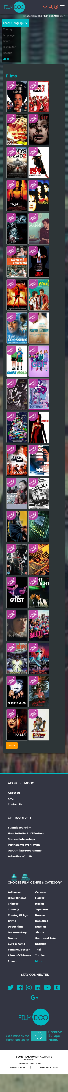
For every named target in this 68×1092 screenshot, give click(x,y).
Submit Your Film (19, 827)
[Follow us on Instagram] (29, 988)
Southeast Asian (46, 938)
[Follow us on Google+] (34, 998)
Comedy (13, 909)
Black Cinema (17, 898)
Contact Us (15, 804)
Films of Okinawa (19, 955)
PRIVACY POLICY (19, 1067)
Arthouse (14, 892)
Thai (38, 949)
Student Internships (21, 839)
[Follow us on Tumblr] (57, 988)
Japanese (41, 909)
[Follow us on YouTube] (47, 988)
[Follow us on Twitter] (10, 988)
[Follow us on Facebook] (20, 988)
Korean (40, 915)
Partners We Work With (24, 844)
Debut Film (15, 926)
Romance (41, 921)
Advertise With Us (20, 856)
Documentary (17, 932)
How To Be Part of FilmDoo (26, 833)
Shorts (39, 932)
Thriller (40, 955)
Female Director (19, 949)
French (12, 961)
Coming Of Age (18, 915)
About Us (14, 792)
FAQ (10, 798)
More (38, 961)
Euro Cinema (16, 943)
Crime (12, 921)
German (40, 892)
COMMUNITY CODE (48, 1067)
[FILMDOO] (34, 1017)
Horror (39, 898)
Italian (39, 903)
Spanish (40, 943)
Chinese (13, 903)
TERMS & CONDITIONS (29, 1063)
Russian (40, 926)
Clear (6, 58)
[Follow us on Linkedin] (37, 988)
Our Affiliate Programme (24, 850)
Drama (12, 938)
